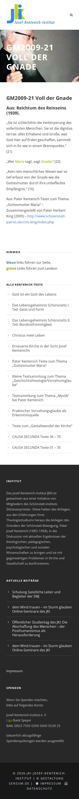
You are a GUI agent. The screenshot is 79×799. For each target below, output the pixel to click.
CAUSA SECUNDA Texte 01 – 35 (36, 447)
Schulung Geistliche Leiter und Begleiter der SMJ (36, 594)
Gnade (46, 161)
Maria (19, 161)
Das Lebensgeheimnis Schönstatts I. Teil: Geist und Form (40, 307)
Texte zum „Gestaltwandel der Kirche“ (42, 426)
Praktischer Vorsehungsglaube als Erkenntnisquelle (39, 412)
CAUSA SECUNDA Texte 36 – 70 (36, 436)
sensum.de (19, 783)
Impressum (14, 671)
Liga (9, 720)
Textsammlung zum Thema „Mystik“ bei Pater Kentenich (40, 397)
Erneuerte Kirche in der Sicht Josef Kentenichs (39, 348)
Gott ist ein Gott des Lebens (34, 294)
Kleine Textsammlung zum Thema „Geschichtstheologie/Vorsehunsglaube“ (41, 380)
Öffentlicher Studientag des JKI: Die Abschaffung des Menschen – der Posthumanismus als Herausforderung (39, 628)
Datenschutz (39, 788)
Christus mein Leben (28, 335)
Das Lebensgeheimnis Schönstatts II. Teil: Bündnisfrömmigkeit (41, 322)
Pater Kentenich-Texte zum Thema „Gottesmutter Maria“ (39, 363)
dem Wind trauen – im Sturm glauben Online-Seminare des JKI (42, 609)
